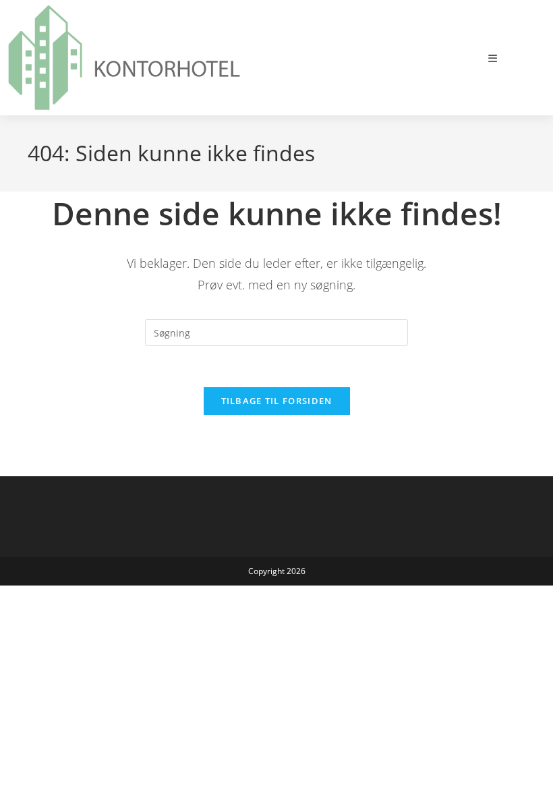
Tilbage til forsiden (276, 401)
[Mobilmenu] (493, 58)
